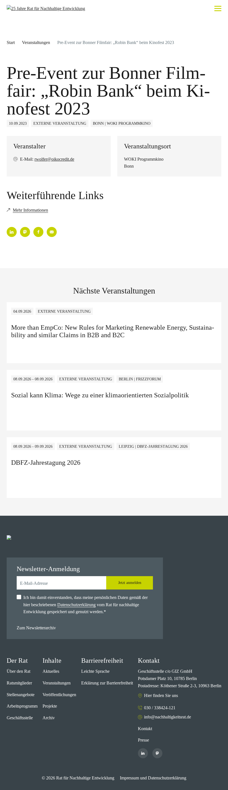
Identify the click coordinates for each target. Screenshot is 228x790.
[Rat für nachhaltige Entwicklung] (46, 8)
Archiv (49, 717)
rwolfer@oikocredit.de (54, 159)
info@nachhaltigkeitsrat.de (167, 717)
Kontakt (145, 728)
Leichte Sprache (95, 671)
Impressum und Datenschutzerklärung (153, 778)
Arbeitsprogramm (22, 706)
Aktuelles (51, 671)
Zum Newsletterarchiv (36, 627)
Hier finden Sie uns (161, 695)
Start (11, 42)
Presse (143, 740)
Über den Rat (18, 671)
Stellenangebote (20, 694)
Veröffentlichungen (59, 694)
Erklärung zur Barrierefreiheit (107, 683)
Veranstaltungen (36, 42)
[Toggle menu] (217, 8)
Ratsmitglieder (19, 683)
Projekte (50, 706)
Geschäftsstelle (20, 717)
